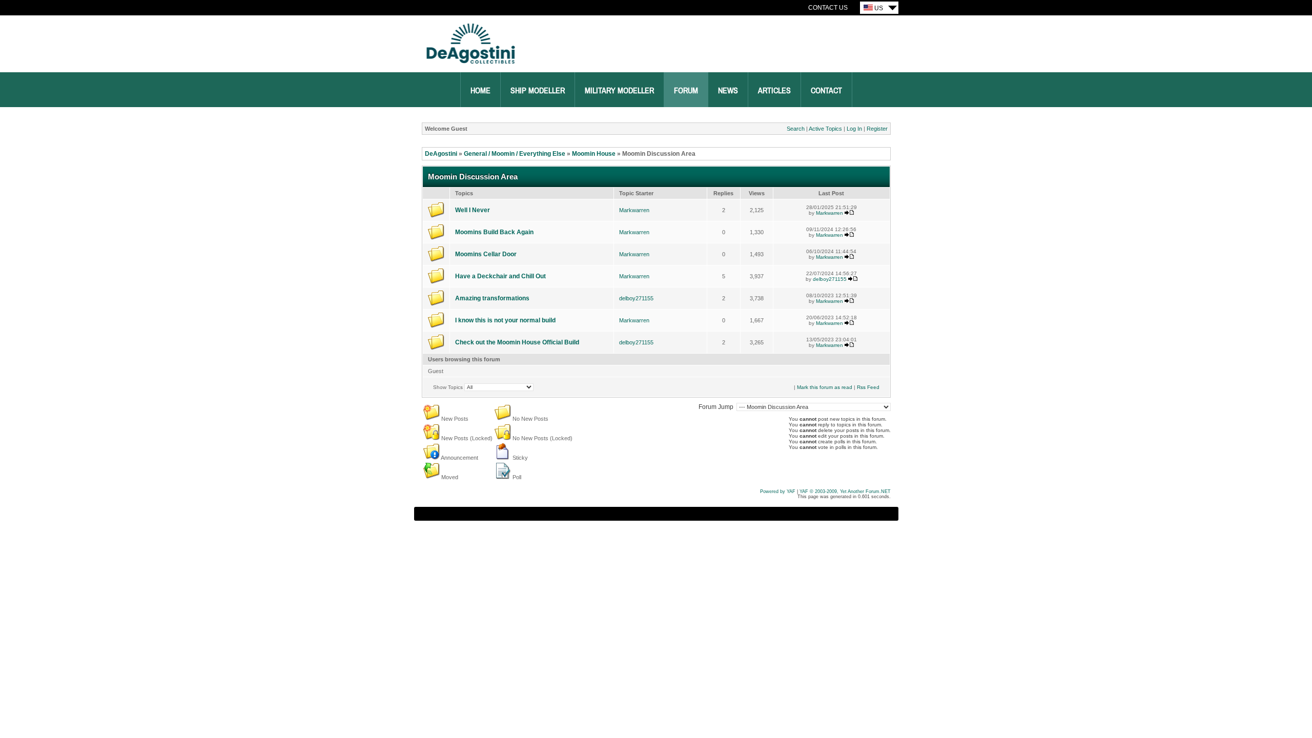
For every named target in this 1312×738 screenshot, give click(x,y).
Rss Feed (868, 387)
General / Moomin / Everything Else (514, 153)
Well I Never (472, 210)
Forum (686, 91)
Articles (774, 91)
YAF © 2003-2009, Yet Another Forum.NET (845, 491)
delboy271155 (830, 279)
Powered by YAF (777, 491)
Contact (826, 91)
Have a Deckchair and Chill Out (500, 276)
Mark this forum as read (824, 387)
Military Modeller (619, 91)
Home (480, 91)
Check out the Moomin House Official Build (517, 342)
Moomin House (594, 153)
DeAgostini (441, 153)
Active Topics (825, 129)
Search (796, 129)
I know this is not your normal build (505, 320)
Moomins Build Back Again (494, 232)
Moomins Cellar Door (486, 254)
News (728, 91)
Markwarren (634, 210)
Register (877, 129)
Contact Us (828, 7)
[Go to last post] (849, 213)
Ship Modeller (537, 91)
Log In (854, 129)
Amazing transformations (492, 298)
